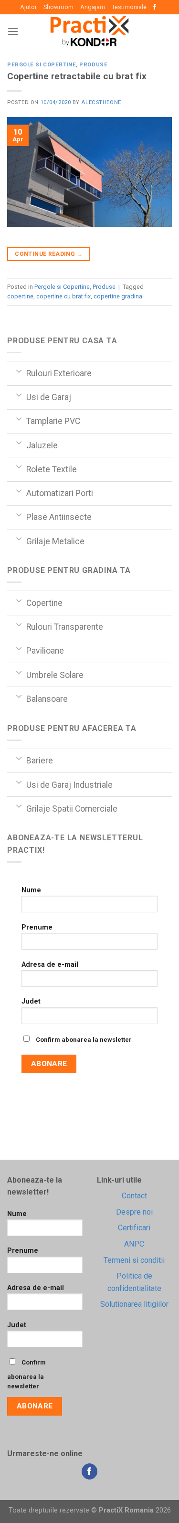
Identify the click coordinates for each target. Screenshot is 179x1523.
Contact (134, 1195)
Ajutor (28, 7)
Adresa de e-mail (49, 965)
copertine (20, 296)
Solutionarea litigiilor (134, 1304)
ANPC (134, 1243)
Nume (31, 890)
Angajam (92, 7)
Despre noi (134, 1211)
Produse (93, 65)
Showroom (58, 7)
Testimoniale (129, 7)
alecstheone (101, 102)
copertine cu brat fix (63, 296)
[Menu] (13, 31)
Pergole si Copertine (41, 65)
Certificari (134, 1227)
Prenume (37, 927)
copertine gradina (118, 296)
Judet (31, 1001)
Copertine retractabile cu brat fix (77, 76)
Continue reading (49, 254)
